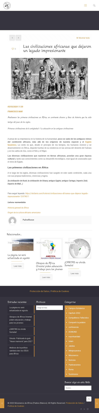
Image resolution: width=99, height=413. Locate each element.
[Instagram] (87, 409)
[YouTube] (84, 409)
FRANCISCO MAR (15, 111)
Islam (71, 341)
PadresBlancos (28, 220)
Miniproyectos (75, 351)
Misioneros (73, 355)
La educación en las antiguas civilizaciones (57, 128)
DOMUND (73, 332)
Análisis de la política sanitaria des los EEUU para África (18, 351)
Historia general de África (18, 208)
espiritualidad (74, 336)
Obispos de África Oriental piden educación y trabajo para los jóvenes (49, 266)
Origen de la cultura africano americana (24, 212)
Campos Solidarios (77, 308)
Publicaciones (75, 365)
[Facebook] (81, 409)
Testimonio (73, 374)
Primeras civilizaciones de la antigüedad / (24, 128)
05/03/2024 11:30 (15, 107)
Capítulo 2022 (74, 313)
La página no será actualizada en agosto (19, 257)
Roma (71, 369)
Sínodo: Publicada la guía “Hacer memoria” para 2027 (20, 340)
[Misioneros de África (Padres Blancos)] (7, 5)
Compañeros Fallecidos (79, 318)
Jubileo (72, 346)
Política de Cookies (60, 291)
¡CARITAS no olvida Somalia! (17, 330)
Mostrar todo (84, 38)
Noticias (72, 360)
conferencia (73, 327)
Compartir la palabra (77, 322)
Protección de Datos (39, 291)
